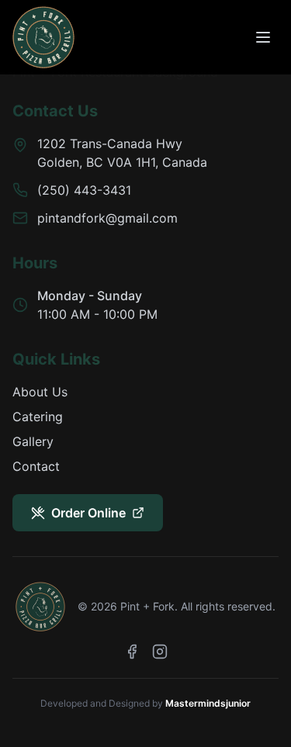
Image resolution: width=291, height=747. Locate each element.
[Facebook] (132, 651)
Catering (37, 416)
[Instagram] (160, 651)
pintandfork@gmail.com (107, 218)
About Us (40, 391)
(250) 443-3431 (84, 190)
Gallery (33, 441)
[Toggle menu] (263, 37)
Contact (36, 466)
